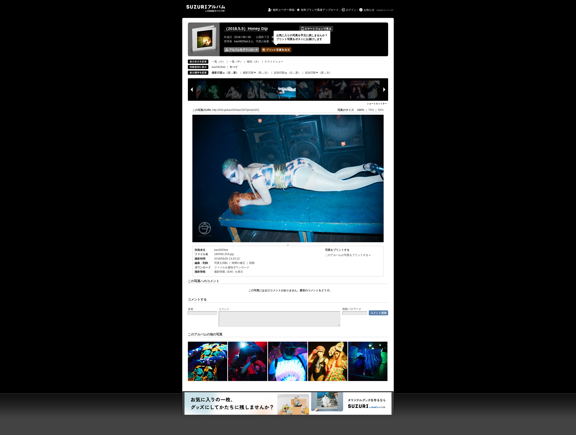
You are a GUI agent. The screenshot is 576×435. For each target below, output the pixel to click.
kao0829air (219, 67)
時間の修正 (238, 263)
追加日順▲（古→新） (287, 72)
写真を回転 (221, 263)
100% (360, 110)
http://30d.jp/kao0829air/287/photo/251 (235, 110)
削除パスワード (351, 309)
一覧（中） (236, 61)
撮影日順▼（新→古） (256, 72)
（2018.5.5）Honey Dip (246, 28)
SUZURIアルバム (205, 8)
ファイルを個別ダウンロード (231, 267)
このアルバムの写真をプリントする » (348, 255)
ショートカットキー (377, 103)
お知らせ (369, 9)
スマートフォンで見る (316, 29)
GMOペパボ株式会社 (385, 10)
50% (381, 110)
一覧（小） (218, 61)
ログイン (351, 9)
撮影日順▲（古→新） (225, 72)
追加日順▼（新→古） (318, 72)
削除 (252, 263)
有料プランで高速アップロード (320, 9)
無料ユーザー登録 (283, 9)
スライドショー (273, 61)
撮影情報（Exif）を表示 (228, 271)
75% (371, 110)
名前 (190, 309)
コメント (224, 309)
